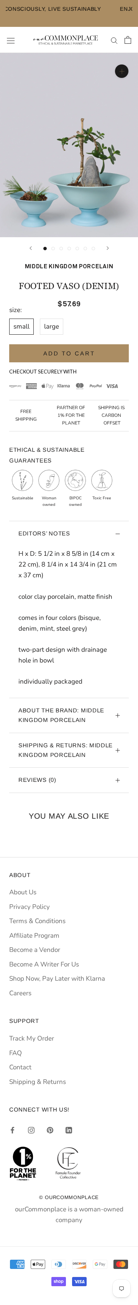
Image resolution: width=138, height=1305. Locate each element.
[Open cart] (128, 40)
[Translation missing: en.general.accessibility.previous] (31, 248)
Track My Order (31, 1038)
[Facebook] (12, 1130)
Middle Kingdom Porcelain (69, 266)
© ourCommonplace (69, 1197)
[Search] (114, 39)
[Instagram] (31, 1130)
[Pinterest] (50, 1130)
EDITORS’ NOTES (44, 533)
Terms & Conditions (37, 921)
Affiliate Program (34, 935)
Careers (20, 993)
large (51, 326)
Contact (20, 1067)
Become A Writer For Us (44, 964)
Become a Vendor (34, 949)
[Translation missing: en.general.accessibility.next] (108, 248)
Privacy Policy (29, 906)
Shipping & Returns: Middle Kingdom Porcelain (65, 750)
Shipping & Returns (37, 1081)
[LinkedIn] (69, 1130)
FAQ (15, 1053)
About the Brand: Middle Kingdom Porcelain (61, 715)
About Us (22, 892)
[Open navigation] (11, 40)
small (21, 326)
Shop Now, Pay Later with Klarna (57, 978)
